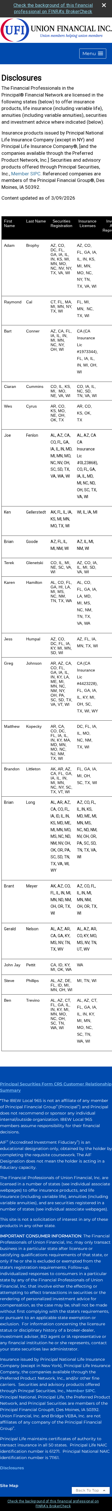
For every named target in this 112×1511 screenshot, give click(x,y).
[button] (92, 54)
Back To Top (88, 1490)
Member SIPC (25, 174)
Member (75, 1390)
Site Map (9, 1485)
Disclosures (12, 1467)
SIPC (90, 1390)
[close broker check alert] (104, 5)
